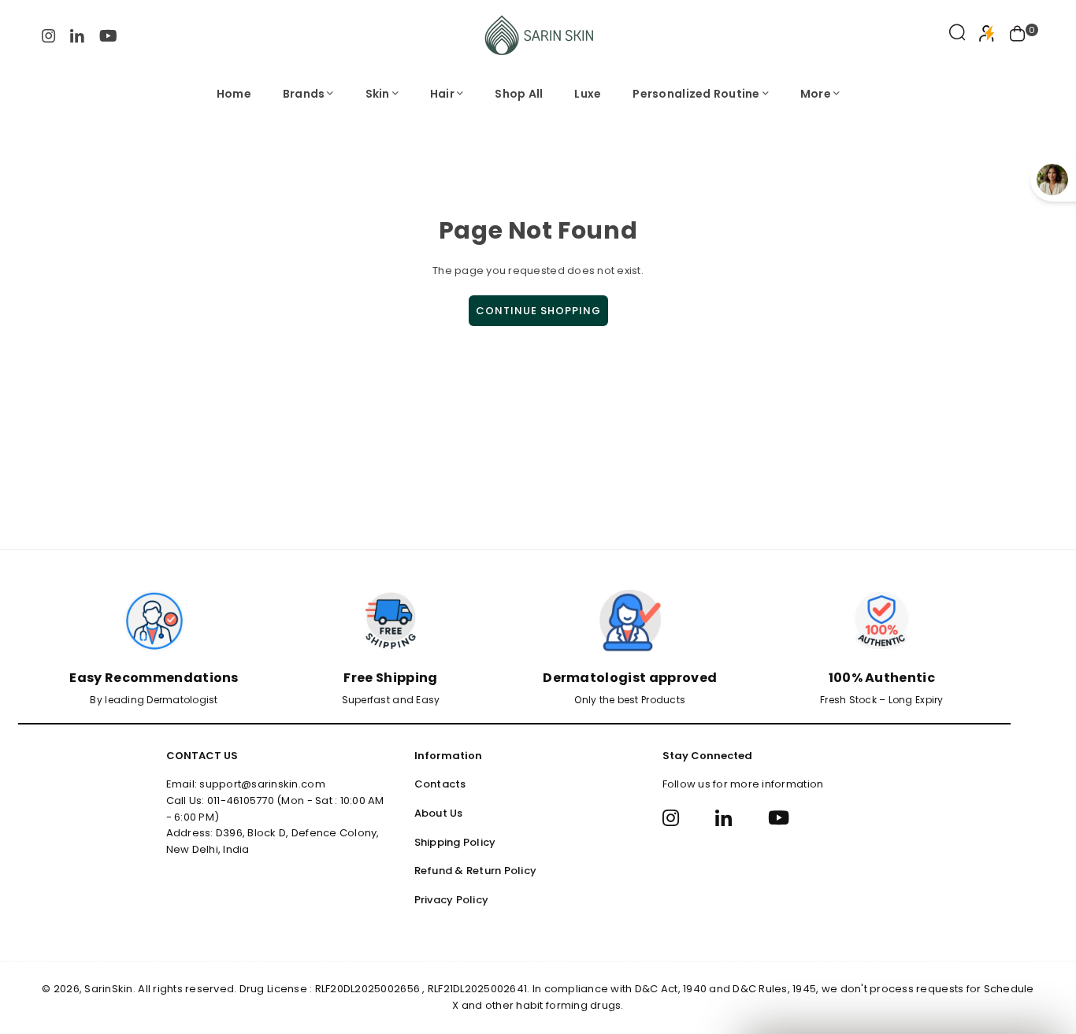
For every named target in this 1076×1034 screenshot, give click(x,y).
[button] (1017, 35)
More (815, 94)
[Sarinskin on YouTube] (108, 35)
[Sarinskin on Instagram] (49, 35)
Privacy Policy (451, 899)
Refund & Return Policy (475, 870)
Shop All (519, 94)
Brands (304, 94)
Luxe (587, 94)
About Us (438, 813)
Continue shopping (538, 310)
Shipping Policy (455, 842)
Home (234, 94)
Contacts (440, 783)
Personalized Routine (696, 94)
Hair (442, 94)
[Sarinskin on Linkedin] (77, 35)
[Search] (957, 35)
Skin (377, 94)
